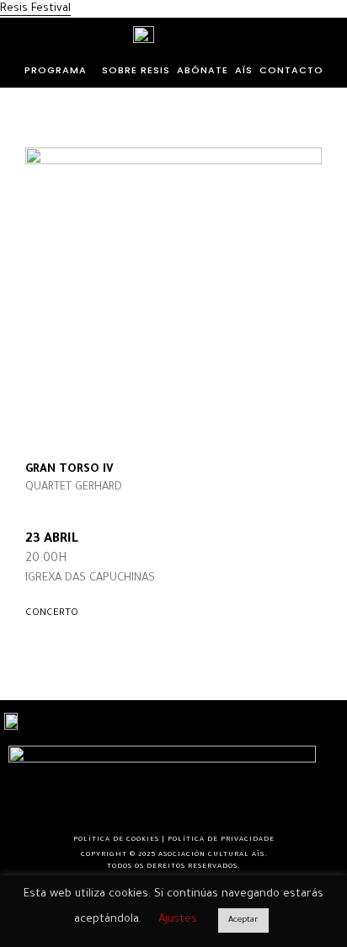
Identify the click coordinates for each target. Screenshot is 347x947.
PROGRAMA (55, 70)
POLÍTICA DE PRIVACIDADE (221, 839)
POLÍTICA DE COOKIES (116, 839)
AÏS (244, 70)
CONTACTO (291, 70)
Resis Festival (35, 9)
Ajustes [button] (177, 919)
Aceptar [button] (243, 920)
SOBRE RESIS (136, 70)
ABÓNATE (202, 70)
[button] (60, 70)
